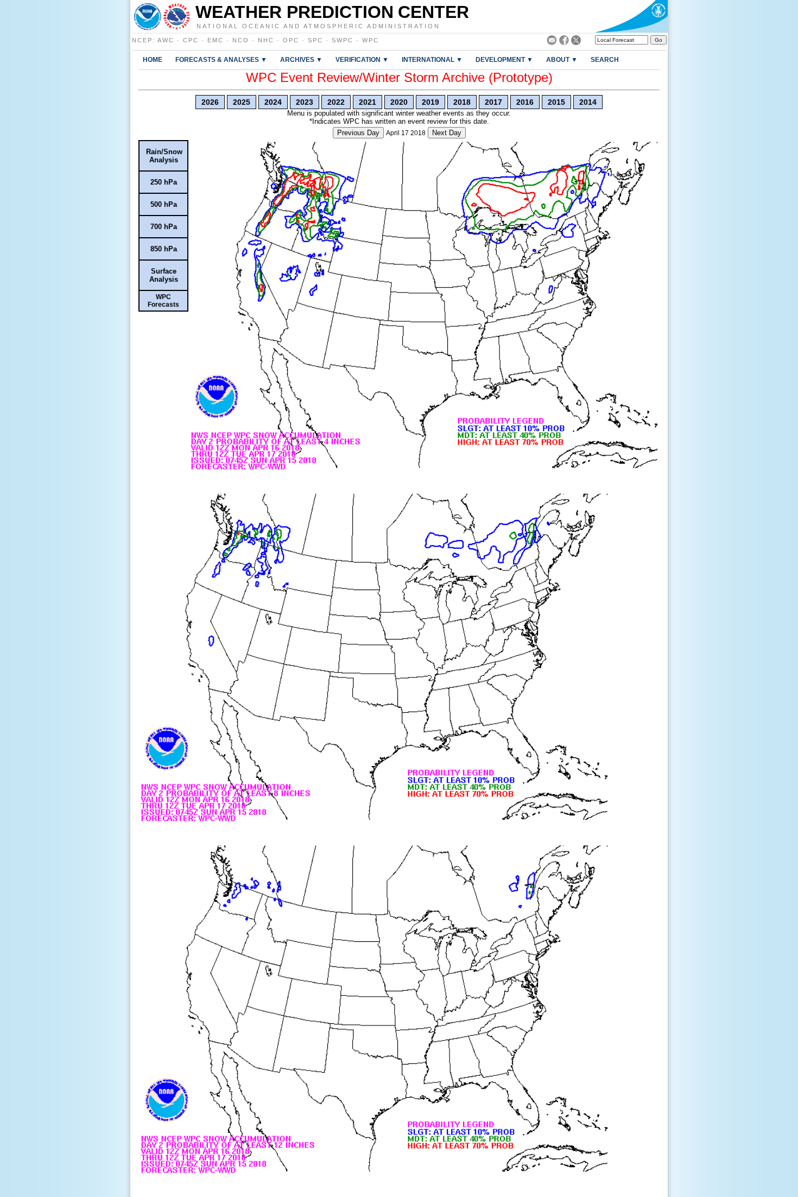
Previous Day (358, 133)
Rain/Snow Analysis (164, 156)
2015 (556, 102)
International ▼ (432, 59)
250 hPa (163, 182)
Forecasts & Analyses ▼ (221, 59)
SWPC (342, 40)
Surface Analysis (163, 275)
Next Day (446, 133)
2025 (241, 102)
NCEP (142, 40)
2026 (210, 102)
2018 (462, 102)
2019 (430, 102)
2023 (304, 102)
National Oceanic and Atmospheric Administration (318, 25)
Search (605, 59)
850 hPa (163, 249)
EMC (215, 40)
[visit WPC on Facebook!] (564, 42)
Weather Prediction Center (332, 12)
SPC (315, 40)
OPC (291, 40)
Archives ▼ (301, 59)
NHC (266, 40)
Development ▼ (504, 59)
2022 (336, 102)
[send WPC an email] (552, 42)
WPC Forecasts (163, 300)
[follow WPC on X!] (576, 42)
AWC (165, 40)
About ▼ (562, 59)
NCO (240, 40)
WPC (370, 40)
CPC (191, 40)
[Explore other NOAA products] (147, 16)
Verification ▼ (362, 59)
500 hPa (163, 204)
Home (152, 59)
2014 (588, 102)
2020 (399, 102)
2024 (273, 102)
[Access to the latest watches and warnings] (176, 16)
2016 (525, 102)
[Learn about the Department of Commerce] (631, 16)
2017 (493, 102)
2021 (367, 102)
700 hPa (163, 227)
